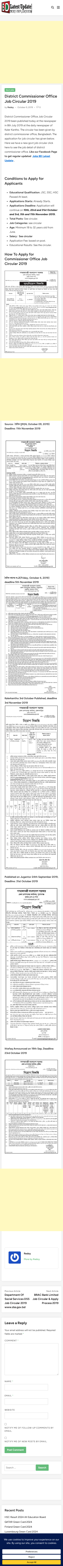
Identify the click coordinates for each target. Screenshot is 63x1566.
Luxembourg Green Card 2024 (21, 1531)
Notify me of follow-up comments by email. (29, 1429)
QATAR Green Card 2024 (18, 1521)
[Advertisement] (31, 52)
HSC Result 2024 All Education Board (25, 1517)
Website (10, 1410)
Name (9, 1381)
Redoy (10, 107)
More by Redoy (32, 1259)
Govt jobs (10, 90)
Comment (12, 1340)
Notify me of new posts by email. (26, 1441)
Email (9, 1395)
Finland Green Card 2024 (18, 1526)
